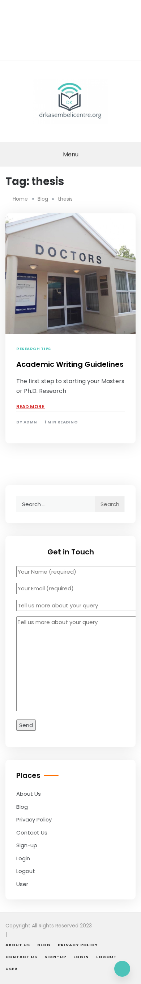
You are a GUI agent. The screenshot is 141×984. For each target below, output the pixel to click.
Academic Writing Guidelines (70, 364)
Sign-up (26, 845)
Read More (30, 406)
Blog (22, 807)
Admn (30, 422)
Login (23, 858)
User (22, 884)
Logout (25, 871)
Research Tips (33, 349)
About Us (28, 794)
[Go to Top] (122, 969)
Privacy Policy (34, 819)
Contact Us (31, 832)
